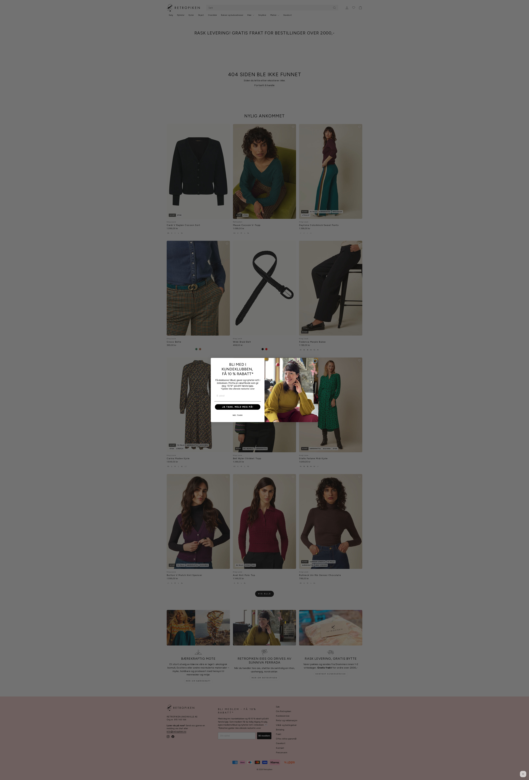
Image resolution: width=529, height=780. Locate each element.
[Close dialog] (315, 361)
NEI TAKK (238, 415)
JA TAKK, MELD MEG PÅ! (237, 407)
